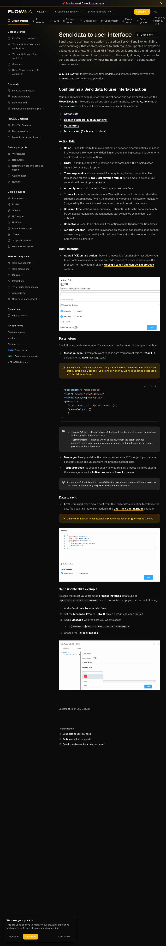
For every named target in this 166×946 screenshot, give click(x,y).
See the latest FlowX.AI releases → (84, 3)
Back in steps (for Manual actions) (85, 119)
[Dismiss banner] (161, 3)
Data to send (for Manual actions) (85, 131)
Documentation (20, 20)
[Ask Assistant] (155, 386)
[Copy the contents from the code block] (150, 386)
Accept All (30, 936)
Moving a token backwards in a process (129, 264)
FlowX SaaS (128, 21)
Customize (64, 936)
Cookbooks (90, 20)
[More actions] (157, 35)
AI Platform (40, 21)
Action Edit (71, 114)
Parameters (71, 125)
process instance (110, 596)
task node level (73, 106)
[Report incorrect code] (145, 386)
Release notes (70, 21)
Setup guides (143, 21)
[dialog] (39, 929)
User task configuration (128, 508)
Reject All (14, 936)
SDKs (56, 20)
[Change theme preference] (155, 11)
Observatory (111, 20)
